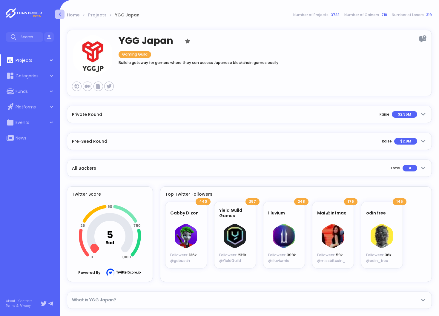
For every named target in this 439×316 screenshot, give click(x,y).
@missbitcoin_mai (335, 260)
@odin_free (377, 260)
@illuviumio (278, 260)
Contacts (26, 301)
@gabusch (180, 260)
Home (73, 15)
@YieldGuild (230, 260)
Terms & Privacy (18, 306)
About (10, 301)
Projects (97, 15)
